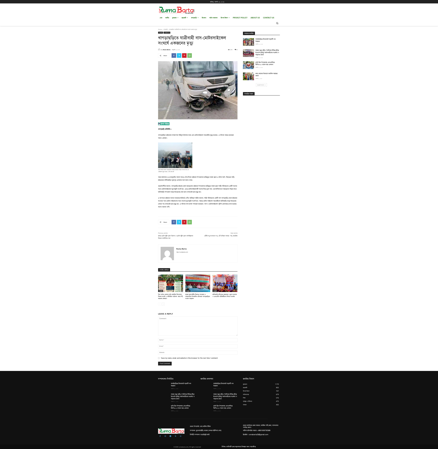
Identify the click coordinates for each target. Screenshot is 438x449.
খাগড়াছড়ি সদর (167, 32)
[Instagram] (165, 436)
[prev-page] (159, 304)
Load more (260, 85)
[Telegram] (170, 436)
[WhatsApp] (189, 55)
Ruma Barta (166, 49)
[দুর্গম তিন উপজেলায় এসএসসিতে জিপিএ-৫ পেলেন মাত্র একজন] (248, 65)
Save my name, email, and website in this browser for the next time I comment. (189, 358)
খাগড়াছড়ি (165, 29)
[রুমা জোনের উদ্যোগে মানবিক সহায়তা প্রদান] (248, 76)
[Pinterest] (184, 55)
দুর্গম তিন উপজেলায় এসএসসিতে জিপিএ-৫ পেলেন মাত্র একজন (265, 63)
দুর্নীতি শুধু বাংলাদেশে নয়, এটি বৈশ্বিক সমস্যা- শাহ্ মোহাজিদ (220, 236)
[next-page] (163, 304)
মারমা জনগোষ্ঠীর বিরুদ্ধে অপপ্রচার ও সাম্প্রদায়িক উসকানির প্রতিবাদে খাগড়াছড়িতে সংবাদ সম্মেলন (197, 296)
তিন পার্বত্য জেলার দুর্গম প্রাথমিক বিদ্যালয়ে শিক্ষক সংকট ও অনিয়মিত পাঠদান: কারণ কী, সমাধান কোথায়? (170, 296)
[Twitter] (179, 55)
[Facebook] (174, 55)
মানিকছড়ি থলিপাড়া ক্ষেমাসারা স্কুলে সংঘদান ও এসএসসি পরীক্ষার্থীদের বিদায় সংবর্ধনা (224, 295)
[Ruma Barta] (159, 50)
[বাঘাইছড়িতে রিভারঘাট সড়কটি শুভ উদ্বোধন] (248, 42)
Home (160, 29)
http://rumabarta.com (182, 252)
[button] (277, 23)
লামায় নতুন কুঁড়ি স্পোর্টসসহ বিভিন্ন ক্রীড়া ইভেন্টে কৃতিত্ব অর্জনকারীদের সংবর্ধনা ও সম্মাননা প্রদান (267, 52)
